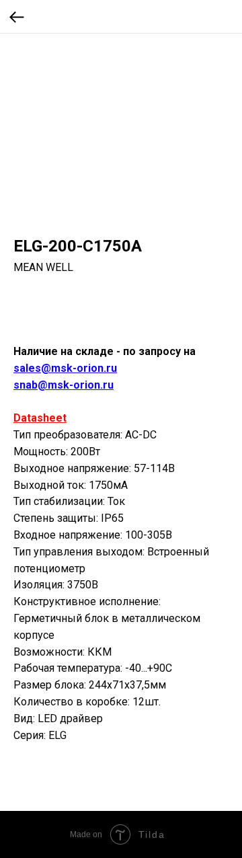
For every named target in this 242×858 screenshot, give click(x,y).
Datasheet (40, 418)
